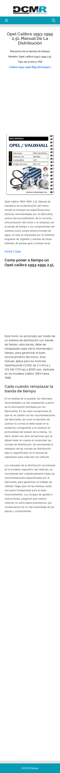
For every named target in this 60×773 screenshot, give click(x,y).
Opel (18, 251)
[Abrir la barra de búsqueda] (53, 20)
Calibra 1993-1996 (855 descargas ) (30, 67)
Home (8, 251)
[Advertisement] (30, 103)
